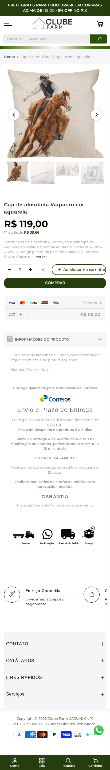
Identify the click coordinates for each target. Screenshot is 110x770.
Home (9, 56)
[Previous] (13, 114)
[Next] (96, 114)
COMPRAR (55, 282)
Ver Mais (42, 256)
